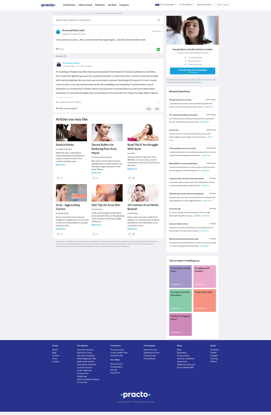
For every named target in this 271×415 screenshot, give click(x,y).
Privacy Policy (183, 355)
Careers (55, 355)
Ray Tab (114, 370)
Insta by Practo (150, 349)
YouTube (214, 358)
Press (54, 358)
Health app (82, 376)
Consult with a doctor (68, 13)
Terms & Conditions (185, 358)
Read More (209, 107)
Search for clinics (84, 352)
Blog (54, 352)
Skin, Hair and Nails (86, 13)
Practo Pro (115, 373)
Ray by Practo (117, 364)
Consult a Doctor (84, 367)
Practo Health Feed (119, 352)
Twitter (213, 352)
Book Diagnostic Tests (86, 358)
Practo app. (197, 82)
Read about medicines (86, 364)
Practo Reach (116, 367)
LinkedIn (214, 355)
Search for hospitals (86, 355)
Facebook (214, 349)
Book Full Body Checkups (88, 379)
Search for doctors (85, 349)
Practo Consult (117, 349)
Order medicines (84, 370)
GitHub (213, 361)
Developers (182, 352)
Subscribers (182, 361)
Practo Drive (82, 373)
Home (56, 13)
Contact (55, 361)
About (55, 349)
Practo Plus (82, 382)
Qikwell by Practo (151, 352)
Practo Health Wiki (185, 367)
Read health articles (85, 361)
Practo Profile (117, 355)
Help (179, 349)
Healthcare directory (186, 364)
